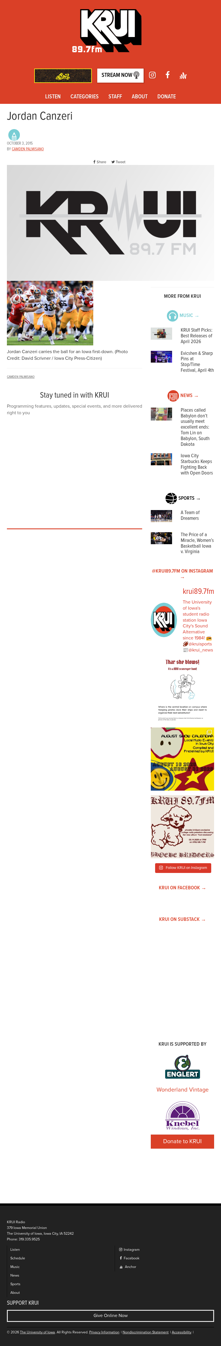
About (140, 97)
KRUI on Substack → (182, 919)
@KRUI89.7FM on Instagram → (182, 574)
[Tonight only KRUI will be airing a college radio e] (182, 826)
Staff (115, 97)
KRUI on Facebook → (182, 888)
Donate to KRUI (182, 1141)
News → (189, 395)
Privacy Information (104, 1332)
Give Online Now (111, 1315)
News (14, 1275)
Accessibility (181, 1332)
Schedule (17, 1258)
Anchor (130, 1267)
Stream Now (118, 75)
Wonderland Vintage (183, 1089)
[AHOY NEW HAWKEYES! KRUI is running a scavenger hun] (182, 691)
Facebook (131, 1258)
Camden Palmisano (28, 149)
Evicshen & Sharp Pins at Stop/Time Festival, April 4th (197, 362)
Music (15, 1267)
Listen (53, 97)
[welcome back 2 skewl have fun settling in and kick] (182, 759)
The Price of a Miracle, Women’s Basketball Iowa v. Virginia (197, 543)
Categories (85, 97)
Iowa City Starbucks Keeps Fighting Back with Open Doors (197, 464)
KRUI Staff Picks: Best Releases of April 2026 (196, 336)
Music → (189, 315)
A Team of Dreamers (190, 515)
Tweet (120, 162)
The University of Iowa (37, 1332)
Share (101, 162)
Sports (15, 1284)
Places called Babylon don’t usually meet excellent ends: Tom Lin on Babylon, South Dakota (195, 427)
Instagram (131, 1250)
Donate (166, 97)
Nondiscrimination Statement (146, 1332)
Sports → (189, 498)
